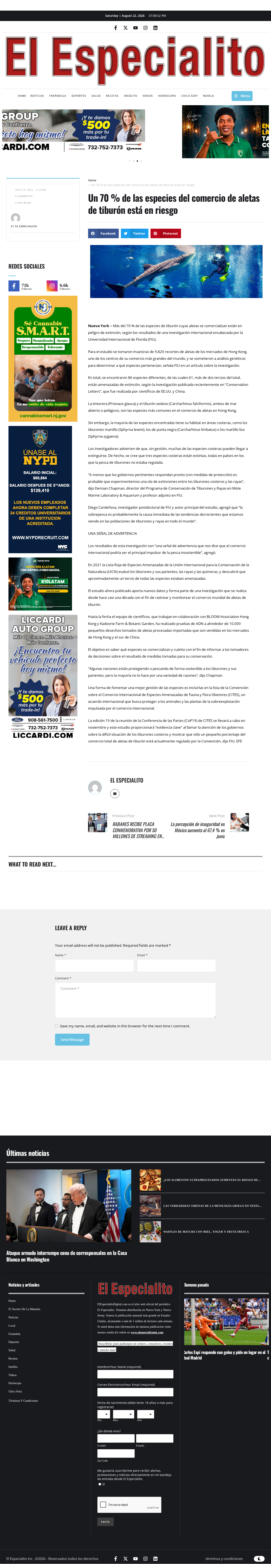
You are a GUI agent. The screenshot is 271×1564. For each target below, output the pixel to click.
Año (139, 1420)
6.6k (64, 285)
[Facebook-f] (115, 27)
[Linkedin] (155, 27)
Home (92, 180)
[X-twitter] (125, 27)
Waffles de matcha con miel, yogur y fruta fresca (206, 1231)
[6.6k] (52, 285)
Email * (142, 955)
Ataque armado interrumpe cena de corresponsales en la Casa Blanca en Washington (66, 1256)
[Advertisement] (129, 1093)
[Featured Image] (68, 1205)
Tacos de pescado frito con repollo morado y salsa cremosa (224, 1355)
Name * (60, 955)
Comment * (63, 978)
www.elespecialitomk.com (147, 1332)
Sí (103, 1484)
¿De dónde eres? (109, 1431)
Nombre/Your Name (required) (119, 1367)
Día (99, 1420)
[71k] (13, 285)
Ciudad (101, 1445)
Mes (115, 1420)
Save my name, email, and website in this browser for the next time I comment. (125, 1026)
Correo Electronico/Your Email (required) (126, 1385)
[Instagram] (145, 27)
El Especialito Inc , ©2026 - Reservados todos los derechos (52, 1558)
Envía (105, 1521)
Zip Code (102, 1460)
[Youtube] (135, 27)
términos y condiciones (224, 1558)
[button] (4, 130)
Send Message (72, 1039)
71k (25, 285)
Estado (140, 1445)
